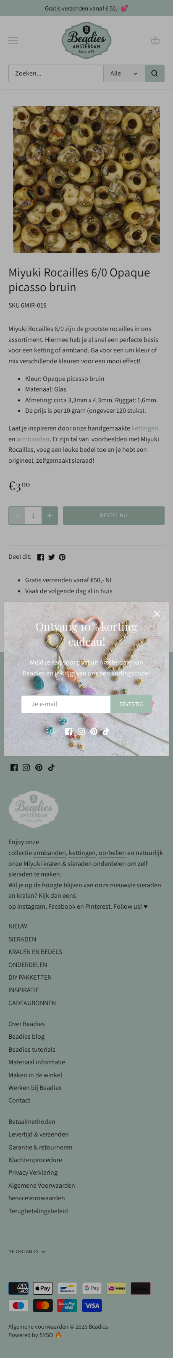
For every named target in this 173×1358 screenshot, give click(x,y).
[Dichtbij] (157, 614)
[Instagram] (81, 731)
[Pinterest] (93, 731)
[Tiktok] (106, 731)
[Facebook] (68, 731)
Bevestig (131, 704)
